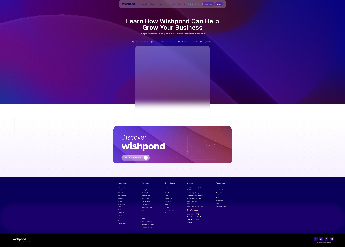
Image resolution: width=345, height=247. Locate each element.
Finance (167, 207)
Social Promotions (146, 187)
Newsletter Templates (148, 224)
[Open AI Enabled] (147, 4)
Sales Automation (146, 210)
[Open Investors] (175, 4)
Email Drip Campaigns (193, 190)
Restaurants (168, 198)
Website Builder (146, 195)
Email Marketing (146, 201)
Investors (121, 198)
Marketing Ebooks (221, 190)
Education (168, 201)
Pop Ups (144, 213)
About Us (120, 190)
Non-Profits (168, 193)
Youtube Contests (147, 227)
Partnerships (122, 187)
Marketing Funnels (147, 193)
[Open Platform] (156, 4)
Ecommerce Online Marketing (195, 195)
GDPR (217, 203)
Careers (120, 209)
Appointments (145, 198)
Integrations (121, 193)
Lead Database (146, 204)
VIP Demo (121, 212)
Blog (217, 187)
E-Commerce (168, 187)
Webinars (218, 198)
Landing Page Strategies (194, 193)
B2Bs (166, 195)
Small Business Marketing (194, 198)
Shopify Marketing (147, 221)
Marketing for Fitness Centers (195, 206)
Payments (144, 216)
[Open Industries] (166, 4)
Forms (143, 218)
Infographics (219, 200)
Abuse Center (122, 223)
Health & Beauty (169, 210)
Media (120, 221)
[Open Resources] (185, 4)
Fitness (167, 213)
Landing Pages (146, 190)
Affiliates (120, 201)
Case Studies (122, 195)
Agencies (121, 218)
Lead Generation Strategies (194, 187)
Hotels (167, 190)
